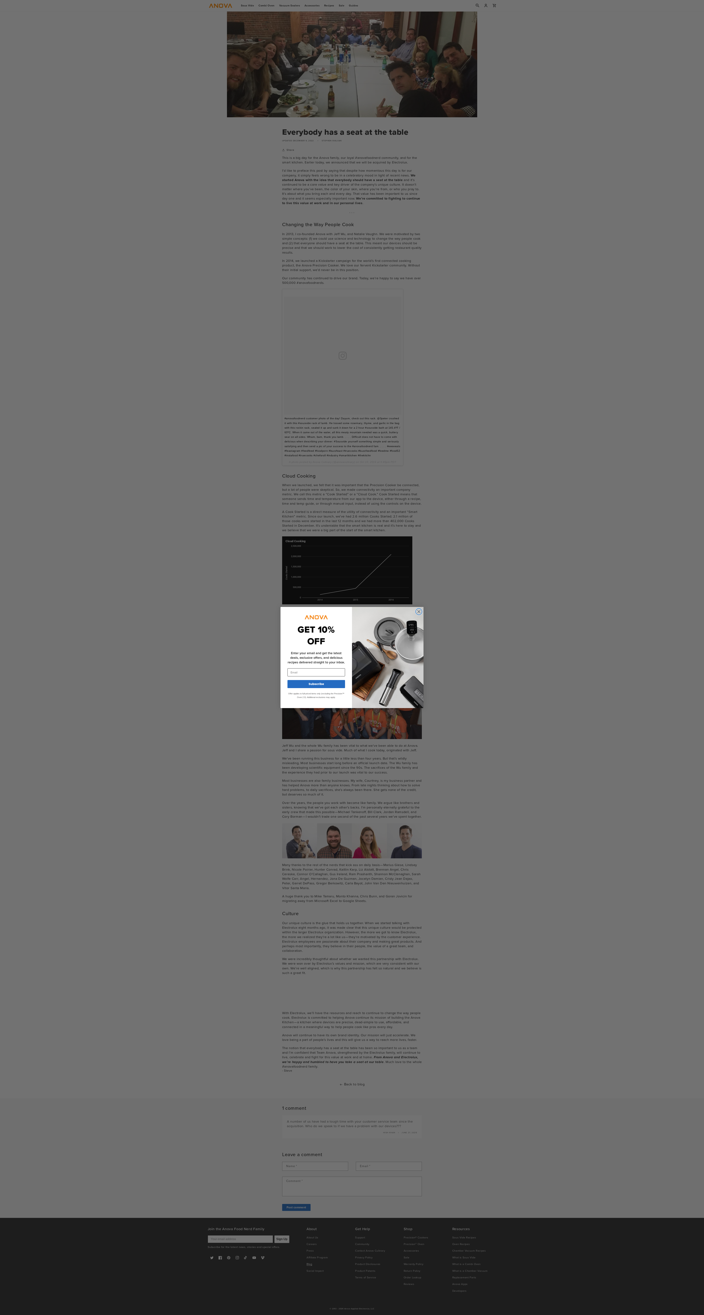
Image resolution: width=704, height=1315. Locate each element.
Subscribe (316, 684)
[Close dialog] (419, 611)
